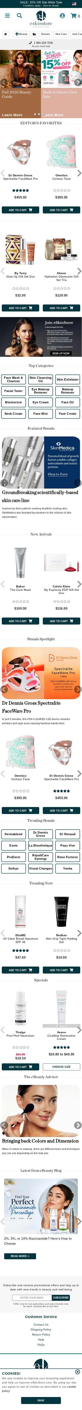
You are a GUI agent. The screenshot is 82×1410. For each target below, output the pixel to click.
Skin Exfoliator (68, 379)
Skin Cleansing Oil (40, 379)
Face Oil (68, 402)
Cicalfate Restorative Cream (61, 1036)
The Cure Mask (20, 588)
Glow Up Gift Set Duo (20, 275)
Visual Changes (40, 868)
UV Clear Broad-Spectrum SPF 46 (20, 939)
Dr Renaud (68, 834)
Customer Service (41, 1317)
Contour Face (61, 177)
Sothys (13, 868)
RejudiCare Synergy (40, 857)
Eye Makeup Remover (41, 391)
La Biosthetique (40, 845)
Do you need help (41, 46)
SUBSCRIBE (61, 1297)
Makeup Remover (67, 391)
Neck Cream (13, 413)
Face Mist (40, 413)
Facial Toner (13, 391)
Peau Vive (67, 845)
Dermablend (13, 834)
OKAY (41, 1400)
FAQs (41, 1344)
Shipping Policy (41, 1329)
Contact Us (41, 1324)
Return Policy (41, 1334)
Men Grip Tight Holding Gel (61, 939)
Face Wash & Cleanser (13, 379)
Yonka (67, 868)
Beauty (23, 34)
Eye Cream (41, 402)
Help (41, 1339)
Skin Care (61, 34)
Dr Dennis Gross (40, 834)
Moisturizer (13, 402)
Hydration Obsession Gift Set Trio (61, 277)
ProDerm (13, 857)
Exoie (13, 845)
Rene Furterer (67, 857)
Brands (45, 34)
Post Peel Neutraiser (20, 1034)
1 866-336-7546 (43, 42)
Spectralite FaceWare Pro (20, 177)
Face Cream (67, 413)
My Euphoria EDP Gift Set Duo (61, 590)
